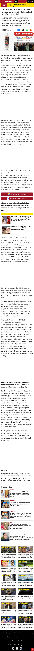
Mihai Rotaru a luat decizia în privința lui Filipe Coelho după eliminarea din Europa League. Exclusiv (8, 570)
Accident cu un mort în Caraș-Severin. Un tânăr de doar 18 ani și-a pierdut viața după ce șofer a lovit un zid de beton (21, 515)
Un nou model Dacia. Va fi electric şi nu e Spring (25, 597)
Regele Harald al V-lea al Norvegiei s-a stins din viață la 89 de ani (8, 612)
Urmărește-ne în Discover (18, 194)
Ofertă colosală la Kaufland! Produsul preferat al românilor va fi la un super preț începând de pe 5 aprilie (16, 384)
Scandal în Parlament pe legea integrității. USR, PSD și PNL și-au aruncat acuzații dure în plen (8, 556)
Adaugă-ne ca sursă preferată (18, 198)
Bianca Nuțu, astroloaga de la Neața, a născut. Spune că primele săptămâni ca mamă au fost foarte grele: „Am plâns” (25, 556)
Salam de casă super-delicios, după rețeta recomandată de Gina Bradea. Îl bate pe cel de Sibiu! (21, 228)
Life (11, 522)
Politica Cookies (5, 633)
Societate (13, 511)
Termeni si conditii (19, 633)
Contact (30, 633)
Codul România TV (17, 641)
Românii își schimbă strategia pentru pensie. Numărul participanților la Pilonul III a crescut (25, 570)
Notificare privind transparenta (17, 645)
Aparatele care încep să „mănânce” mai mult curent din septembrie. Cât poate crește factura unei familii (8, 584)
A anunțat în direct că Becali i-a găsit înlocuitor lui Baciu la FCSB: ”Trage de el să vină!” (25, 612)
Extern (12, 490)
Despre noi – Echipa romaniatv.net (17, 637)
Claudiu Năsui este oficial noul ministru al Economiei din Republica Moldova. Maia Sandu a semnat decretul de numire (21, 494)
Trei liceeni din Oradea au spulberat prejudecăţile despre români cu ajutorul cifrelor (20, 504)
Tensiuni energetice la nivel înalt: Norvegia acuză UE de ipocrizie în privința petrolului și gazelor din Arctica (25, 584)
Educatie (12, 500)
